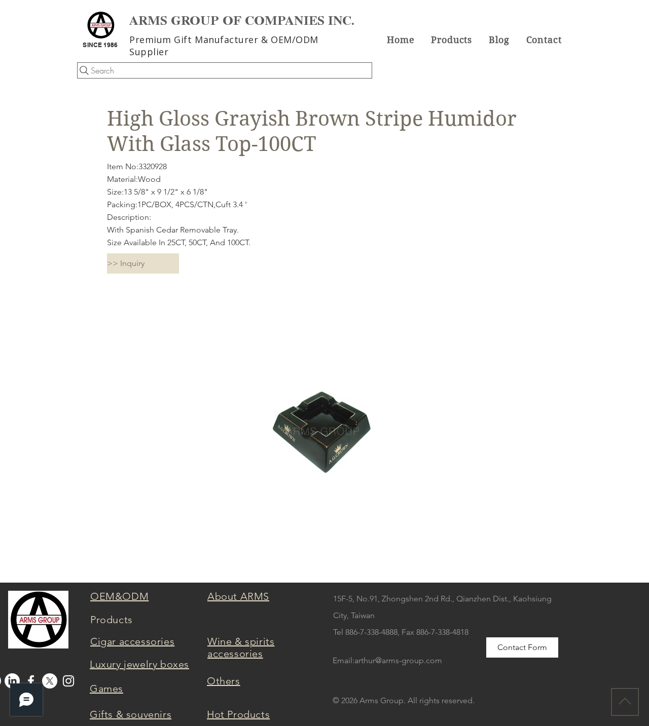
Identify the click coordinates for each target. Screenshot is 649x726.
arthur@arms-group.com (398, 660)
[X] (49, 681)
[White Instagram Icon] (68, 681)
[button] (452, 39)
